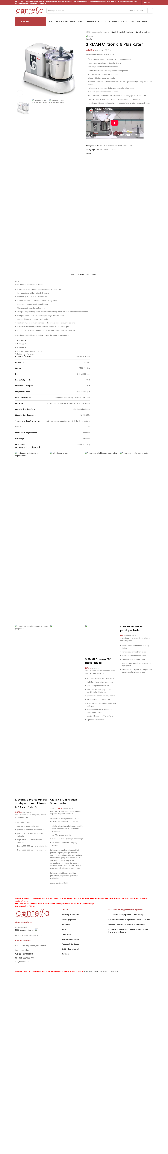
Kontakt (147, 2)
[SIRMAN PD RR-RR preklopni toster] (136, 538)
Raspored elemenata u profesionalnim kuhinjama (129, 919)
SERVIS (64, 929)
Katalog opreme (69, 919)
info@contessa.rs (22, 962)
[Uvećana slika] (20, 93)
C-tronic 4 (21, 340)
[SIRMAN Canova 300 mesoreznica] (101, 538)
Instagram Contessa (70, 939)
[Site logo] (29, 11)
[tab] (72, 274)
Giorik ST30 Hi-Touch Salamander (63, 801)
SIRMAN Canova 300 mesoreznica (98, 661)
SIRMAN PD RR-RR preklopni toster (131, 628)
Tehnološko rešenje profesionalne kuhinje (126, 915)
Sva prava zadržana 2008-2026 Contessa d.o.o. (100, 971)
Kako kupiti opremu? (70, 915)
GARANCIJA (66, 934)
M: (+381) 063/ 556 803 (24, 958)
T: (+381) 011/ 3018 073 (24, 954)
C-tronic (45, 335)
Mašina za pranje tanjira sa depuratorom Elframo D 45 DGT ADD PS (31, 803)
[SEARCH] (150, 11)
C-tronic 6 (21, 344)
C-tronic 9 (22, 348)
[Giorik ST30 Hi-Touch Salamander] (66, 538)
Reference (66, 924)
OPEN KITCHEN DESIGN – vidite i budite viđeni (126, 924)
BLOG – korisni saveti (71, 949)
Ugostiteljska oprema (100, 32)
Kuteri (113, 149)
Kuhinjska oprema (103, 149)
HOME (88, 32)
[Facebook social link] (92, 153)
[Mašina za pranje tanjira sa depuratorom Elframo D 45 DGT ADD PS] (31, 538)
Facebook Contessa (70, 944)
